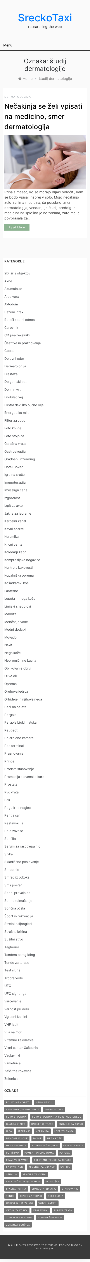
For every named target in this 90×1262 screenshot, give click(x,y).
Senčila (10, 839)
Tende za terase (16, 963)
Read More (17, 227)
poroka (64, 1152)
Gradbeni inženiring (19, 459)
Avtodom (11, 304)
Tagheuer (11, 947)
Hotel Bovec (13, 467)
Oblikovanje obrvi (17, 668)
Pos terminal (14, 746)
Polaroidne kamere (19, 738)
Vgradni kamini (15, 1017)
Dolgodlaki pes (15, 382)
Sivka (8, 854)
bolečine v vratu (18, 1102)
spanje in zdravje (44, 1188)
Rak (7, 800)
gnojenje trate (42, 1124)
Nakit (8, 645)
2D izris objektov (17, 273)
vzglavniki (40, 1210)
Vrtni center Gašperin (21, 1048)
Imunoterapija (15, 482)
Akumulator (13, 289)
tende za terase (31, 1196)
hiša (9, 1131)
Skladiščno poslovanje (21, 862)
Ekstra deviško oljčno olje (24, 405)
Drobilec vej (13, 397)
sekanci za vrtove (42, 1167)
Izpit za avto (13, 505)
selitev (65, 1167)
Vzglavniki (12, 1055)
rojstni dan (14, 1167)
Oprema (10, 684)
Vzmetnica (12, 1063)
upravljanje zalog (19, 1203)
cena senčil (44, 1102)
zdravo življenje (50, 1217)
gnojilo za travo (71, 1124)
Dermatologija (17, 96)
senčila (11, 1174)
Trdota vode (13, 978)
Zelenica (10, 1079)
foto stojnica (16, 1116)
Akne (8, 281)
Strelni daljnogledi (18, 924)
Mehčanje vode (16, 622)
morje (37, 1138)
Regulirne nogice (17, 808)
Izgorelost (12, 498)
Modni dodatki (15, 629)
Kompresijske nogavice (22, 560)
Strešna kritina (15, 932)
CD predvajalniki (17, 335)
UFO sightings (15, 993)
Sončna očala (14, 908)
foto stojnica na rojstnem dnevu (56, 1116)
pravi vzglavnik (17, 1160)
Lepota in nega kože (19, 598)
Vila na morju (14, 1032)
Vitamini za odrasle (19, 1040)
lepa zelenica (64, 1131)
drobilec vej (54, 1109)
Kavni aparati (14, 529)
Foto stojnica (14, 436)
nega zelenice (16, 1145)
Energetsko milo (16, 413)
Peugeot (10, 730)
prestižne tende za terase (52, 1160)
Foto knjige (12, 428)
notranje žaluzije (45, 1145)
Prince (9, 761)
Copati (9, 351)
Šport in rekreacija (18, 916)
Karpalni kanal (15, 521)
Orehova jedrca (16, 691)
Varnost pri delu (16, 1009)
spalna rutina (16, 1188)
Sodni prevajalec (17, 893)
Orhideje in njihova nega (23, 699)
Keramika (11, 536)
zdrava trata (63, 1210)
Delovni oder (14, 358)
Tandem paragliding (19, 955)
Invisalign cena (15, 490)
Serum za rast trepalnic (22, 846)
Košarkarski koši (16, 583)
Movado (10, 637)
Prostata (10, 784)
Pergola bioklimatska (20, 722)
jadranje (23, 1131)
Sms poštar (13, 885)
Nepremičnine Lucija (20, 660)
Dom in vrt (12, 389)
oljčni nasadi (73, 1145)
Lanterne (11, 591)
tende (10, 1196)
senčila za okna (34, 1174)
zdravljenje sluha (19, 1217)
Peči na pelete (15, 707)
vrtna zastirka (17, 1210)
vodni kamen (47, 1203)
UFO (7, 986)
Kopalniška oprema (19, 575)
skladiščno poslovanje (23, 1181)
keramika (42, 1131)
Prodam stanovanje (19, 769)
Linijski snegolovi (17, 606)
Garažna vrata (15, 444)
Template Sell (44, 1248)
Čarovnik (11, 327)
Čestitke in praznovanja (22, 343)
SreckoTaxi (45, 17)
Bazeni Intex (13, 312)
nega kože (54, 1138)
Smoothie (11, 870)
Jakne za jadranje (17, 513)
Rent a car (12, 815)
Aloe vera (11, 297)
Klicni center (14, 544)
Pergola (10, 715)
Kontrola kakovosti (18, 567)
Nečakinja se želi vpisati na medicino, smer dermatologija (43, 116)
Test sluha (12, 970)
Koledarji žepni (15, 552)
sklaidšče (52, 1181)
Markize (10, 614)
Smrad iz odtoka (16, 877)
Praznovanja (13, 753)
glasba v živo (16, 1124)
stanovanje (70, 1188)
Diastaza (10, 374)
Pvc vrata (11, 792)
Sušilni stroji (14, 939)
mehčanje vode (17, 1138)
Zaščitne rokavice (17, 1071)
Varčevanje (12, 1001)
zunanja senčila (18, 1224)
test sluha (55, 1196)
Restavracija (13, 823)
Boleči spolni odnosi (20, 320)
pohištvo (12, 1152)
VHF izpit (11, 1024)
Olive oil (10, 676)
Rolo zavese (13, 831)
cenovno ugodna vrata (23, 1109)
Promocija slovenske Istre (24, 777)
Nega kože (12, 653)
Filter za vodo (14, 420)
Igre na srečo (14, 475)
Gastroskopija (15, 451)
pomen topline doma (39, 1152)
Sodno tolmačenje (18, 901)
